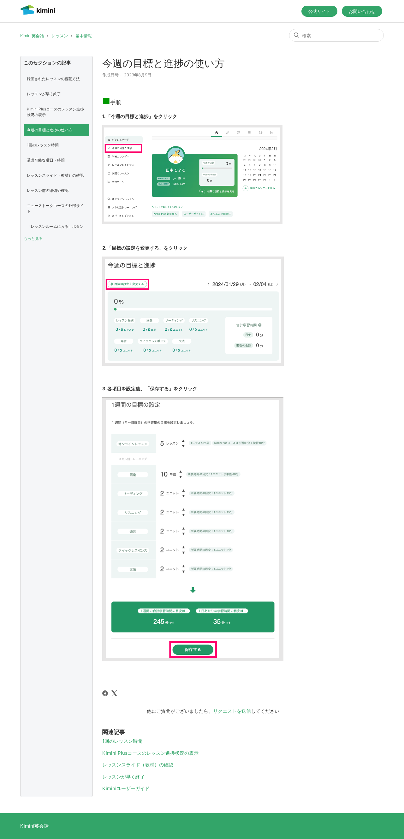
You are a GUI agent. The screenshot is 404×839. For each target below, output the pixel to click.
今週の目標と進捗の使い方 (49, 129)
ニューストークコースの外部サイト (55, 208)
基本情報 (83, 35)
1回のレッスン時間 (43, 145)
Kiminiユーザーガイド (126, 788)
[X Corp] (114, 693)
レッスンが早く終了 (44, 94)
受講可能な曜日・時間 (46, 160)
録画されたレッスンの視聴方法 (53, 78)
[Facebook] (105, 693)
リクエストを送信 (232, 711)
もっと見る (33, 238)
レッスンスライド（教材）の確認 (55, 175)
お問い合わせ (362, 11)
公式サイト (319, 11)
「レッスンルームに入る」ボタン (55, 226)
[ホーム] (37, 14)
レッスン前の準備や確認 (47, 190)
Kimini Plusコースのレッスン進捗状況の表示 (55, 112)
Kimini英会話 (32, 35)
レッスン (59, 35)
